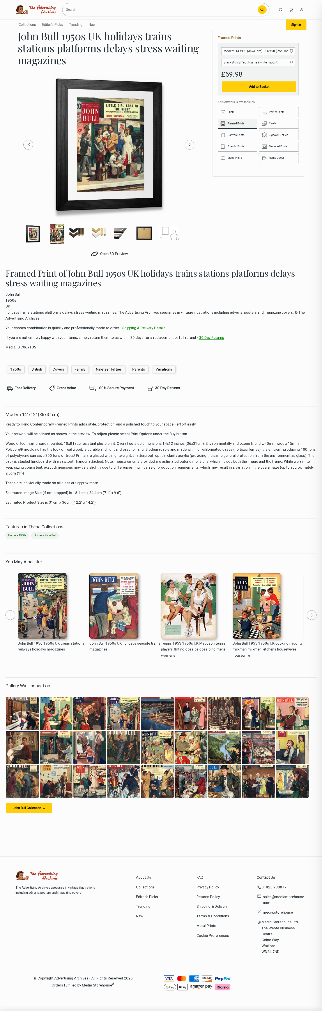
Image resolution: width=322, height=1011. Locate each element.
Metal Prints (206, 925)
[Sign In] (301, 9)
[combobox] (160, 10)
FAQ (199, 877)
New (92, 25)
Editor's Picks (52, 25)
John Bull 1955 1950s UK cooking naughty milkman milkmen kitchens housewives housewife (268, 649)
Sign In (296, 25)
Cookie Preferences (212, 935)
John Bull (50, 535)
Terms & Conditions (212, 916)
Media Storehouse (97, 985)
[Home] (36, 9)
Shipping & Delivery (212, 906)
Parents (138, 369)
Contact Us (266, 877)
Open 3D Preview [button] (113, 253)
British (37, 369)
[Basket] (291, 9)
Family (80, 369)
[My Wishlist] (280, 9)
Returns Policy (208, 897)
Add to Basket (259, 87)
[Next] (189, 144)
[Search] (262, 9)
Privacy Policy (207, 887)
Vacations (164, 369)
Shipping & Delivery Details (144, 328)
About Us (143, 877)
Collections (27, 25)
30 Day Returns (211, 337)
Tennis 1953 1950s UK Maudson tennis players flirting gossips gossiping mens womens (193, 649)
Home (12, 535)
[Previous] (28, 144)
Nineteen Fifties (109, 369)
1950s (15, 369)
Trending (75, 25)
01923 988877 (274, 887)
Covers (58, 369)
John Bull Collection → (29, 808)
